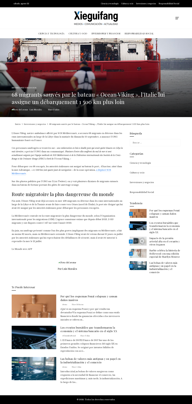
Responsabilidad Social (142, 192)
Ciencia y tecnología (140, 163)
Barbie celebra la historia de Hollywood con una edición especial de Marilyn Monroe (164, 253)
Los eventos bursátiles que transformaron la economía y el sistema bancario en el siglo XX (88, 329)
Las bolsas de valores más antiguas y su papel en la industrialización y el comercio (90, 360)
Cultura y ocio (137, 172)
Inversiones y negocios (24, 88)
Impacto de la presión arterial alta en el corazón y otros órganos (164, 241)
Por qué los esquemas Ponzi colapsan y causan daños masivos (164, 213)
